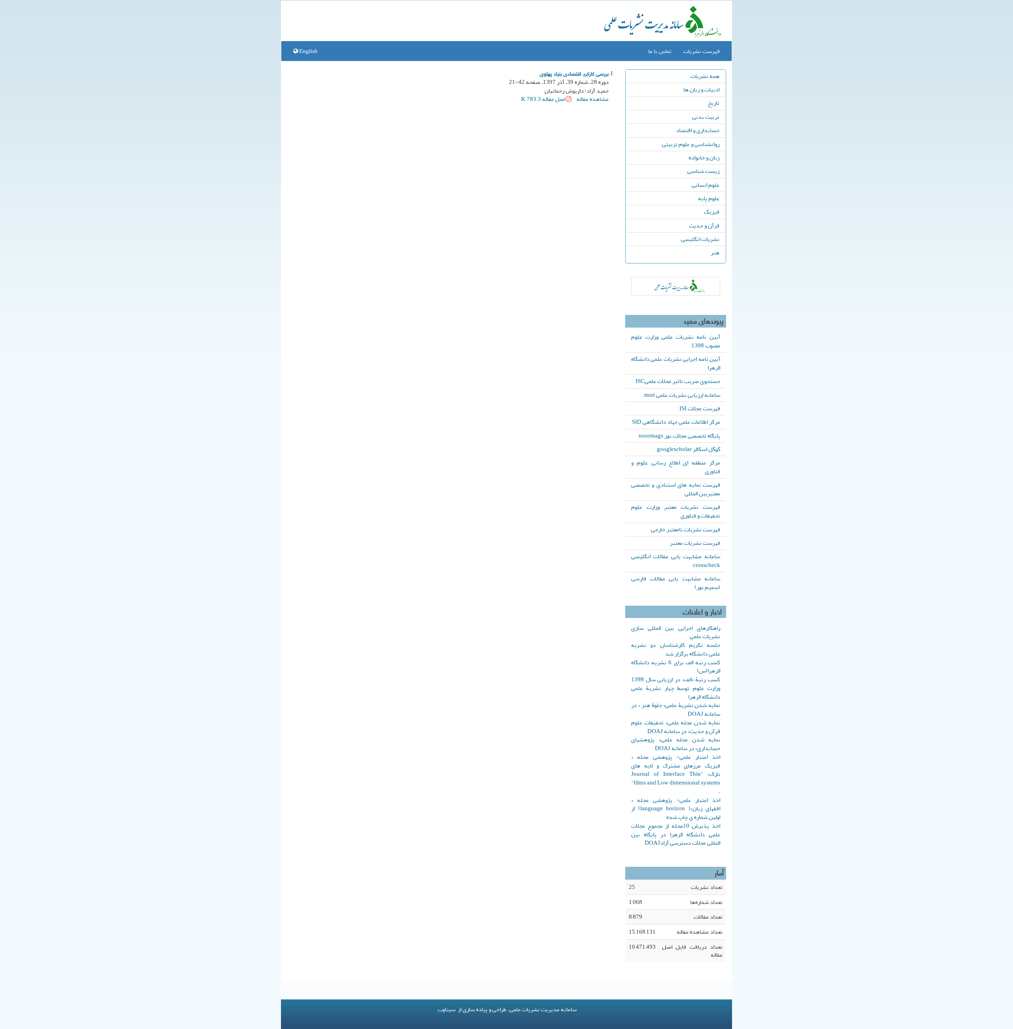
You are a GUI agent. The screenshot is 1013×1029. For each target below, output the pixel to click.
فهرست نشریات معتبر (695, 542)
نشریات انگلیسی (700, 238)
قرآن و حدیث (704, 225)
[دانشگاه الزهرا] (675, 286)
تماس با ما (660, 51)
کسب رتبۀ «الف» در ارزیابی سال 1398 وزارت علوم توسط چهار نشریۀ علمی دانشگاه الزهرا (675, 688)
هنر (715, 252)
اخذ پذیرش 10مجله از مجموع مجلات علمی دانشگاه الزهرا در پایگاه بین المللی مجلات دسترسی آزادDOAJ (675, 834)
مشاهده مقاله (593, 98)
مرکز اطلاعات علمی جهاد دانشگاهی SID (676, 421)
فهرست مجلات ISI (699, 408)
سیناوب (446, 1009)
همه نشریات (705, 75)
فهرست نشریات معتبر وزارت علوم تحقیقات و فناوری (675, 511)
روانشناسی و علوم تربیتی (690, 144)
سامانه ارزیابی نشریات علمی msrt (682, 394)
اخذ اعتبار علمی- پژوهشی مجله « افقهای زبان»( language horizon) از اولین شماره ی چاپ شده (675, 808)
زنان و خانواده (704, 157)
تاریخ (713, 102)
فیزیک (711, 211)
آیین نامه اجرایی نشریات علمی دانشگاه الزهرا (675, 363)
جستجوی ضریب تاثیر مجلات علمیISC (677, 381)
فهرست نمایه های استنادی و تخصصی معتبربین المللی (675, 489)
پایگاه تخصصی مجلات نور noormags (679, 435)
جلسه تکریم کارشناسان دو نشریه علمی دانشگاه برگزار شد (675, 649)
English (308, 51)
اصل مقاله (544, 98)
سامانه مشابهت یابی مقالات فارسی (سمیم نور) (675, 583)
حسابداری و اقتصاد (697, 130)
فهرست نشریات (701, 51)
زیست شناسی (703, 170)
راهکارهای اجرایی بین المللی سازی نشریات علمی (675, 632)
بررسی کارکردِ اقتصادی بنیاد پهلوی (574, 73)
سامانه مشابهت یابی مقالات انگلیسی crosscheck (675, 560)
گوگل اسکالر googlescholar (688, 449)
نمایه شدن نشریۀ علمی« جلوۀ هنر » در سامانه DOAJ (675, 709)
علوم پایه (708, 198)
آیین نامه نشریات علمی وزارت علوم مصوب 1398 (675, 341)
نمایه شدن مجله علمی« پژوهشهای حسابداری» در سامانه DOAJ (675, 744)
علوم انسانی (705, 184)
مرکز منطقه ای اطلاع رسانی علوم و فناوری (675, 467)
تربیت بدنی (705, 116)
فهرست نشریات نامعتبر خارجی (685, 529)
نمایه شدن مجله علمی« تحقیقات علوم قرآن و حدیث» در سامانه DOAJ (675, 727)
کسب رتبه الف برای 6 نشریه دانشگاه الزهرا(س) (675, 667)
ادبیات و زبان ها (701, 89)
